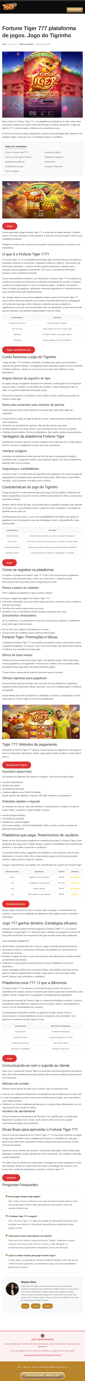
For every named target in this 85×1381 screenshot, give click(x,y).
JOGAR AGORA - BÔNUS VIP (42, 1375)
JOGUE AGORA (75, 10)
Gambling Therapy (54, 1355)
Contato (34, 1367)
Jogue (10, 226)
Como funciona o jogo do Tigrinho (18, 157)
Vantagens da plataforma (15, 162)
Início (19, 1367)
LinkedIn (36, 1306)
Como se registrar (12, 171)
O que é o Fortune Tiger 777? (16, 152)
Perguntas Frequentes (53, 166)
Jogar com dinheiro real (19, 350)
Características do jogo (14, 166)
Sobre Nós (26, 1367)
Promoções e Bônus (53, 152)
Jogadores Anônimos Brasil (34, 1355)
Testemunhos (50, 162)
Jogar (9, 563)
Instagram (47, 1306)
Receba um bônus (16, 904)
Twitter (25, 1306)
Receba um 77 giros (17, 765)
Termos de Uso (62, 1367)
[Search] (71, 4)
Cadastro (11, 1178)
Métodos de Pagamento (54, 157)
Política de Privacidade (47, 1367)
